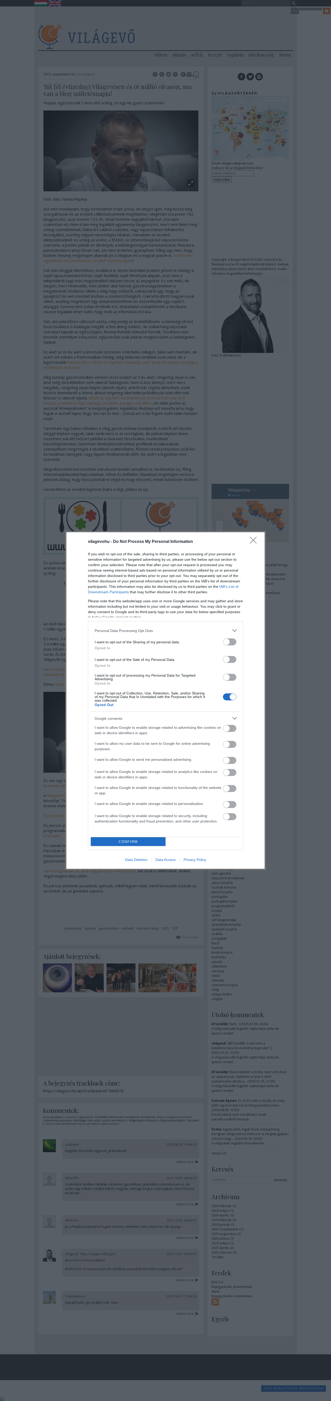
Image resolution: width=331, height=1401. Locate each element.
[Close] (255, 542)
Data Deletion (136, 860)
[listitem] (165, 630)
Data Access (165, 860)
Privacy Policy (195, 860)
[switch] (229, 641)
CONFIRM (128, 842)
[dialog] (165, 700)
